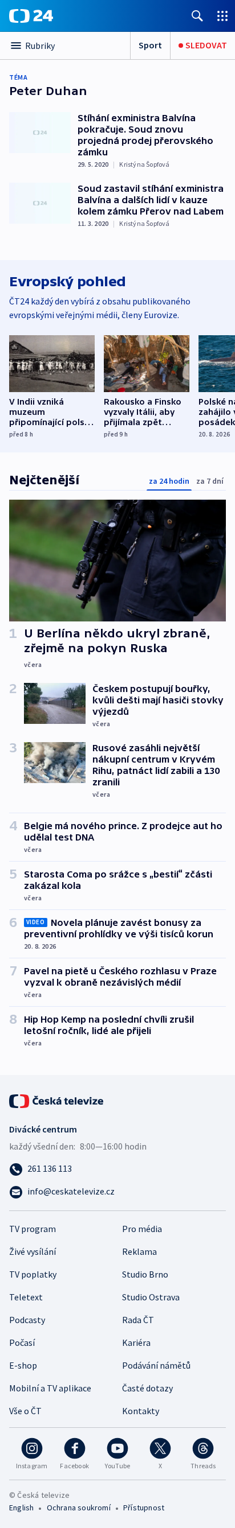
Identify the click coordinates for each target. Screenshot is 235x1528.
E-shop (23, 1365)
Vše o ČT (25, 1410)
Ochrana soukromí (79, 1507)
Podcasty (27, 1319)
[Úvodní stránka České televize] (57, 1100)
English (21, 1507)
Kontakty (140, 1410)
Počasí (22, 1342)
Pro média (142, 1228)
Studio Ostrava (151, 1297)
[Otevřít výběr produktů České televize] (222, 15)
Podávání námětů (156, 1365)
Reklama (139, 1251)
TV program (32, 1228)
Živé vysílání (32, 1251)
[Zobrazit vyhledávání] (197, 15)
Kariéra (136, 1342)
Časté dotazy (147, 1388)
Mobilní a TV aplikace (50, 1388)
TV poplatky (32, 1274)
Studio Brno (145, 1274)
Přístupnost (143, 1507)
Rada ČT (138, 1319)
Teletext (26, 1297)
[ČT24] (31, 16)
